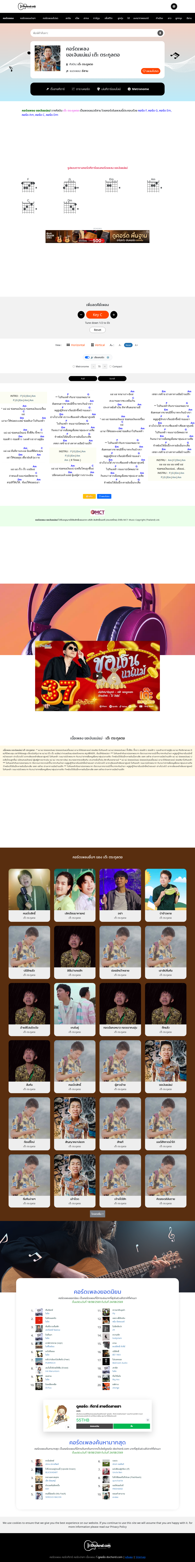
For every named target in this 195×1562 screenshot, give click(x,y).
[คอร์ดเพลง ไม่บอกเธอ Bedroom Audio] (106, 1361)
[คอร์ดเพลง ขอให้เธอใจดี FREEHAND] (106, 1487)
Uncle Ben (117, 1472)
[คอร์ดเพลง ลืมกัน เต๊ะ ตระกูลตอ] (29, 1060)
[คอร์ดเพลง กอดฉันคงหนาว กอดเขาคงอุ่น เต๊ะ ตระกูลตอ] (120, 1003)
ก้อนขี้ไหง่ (29, 1142)
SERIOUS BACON (53, 1497)
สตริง (68, 18)
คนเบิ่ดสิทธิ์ (29, 913)
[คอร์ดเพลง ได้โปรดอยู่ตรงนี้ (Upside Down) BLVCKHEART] (39, 1471)
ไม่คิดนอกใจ (50, 1318)
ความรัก (116, 1334)
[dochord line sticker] (97, 1415)
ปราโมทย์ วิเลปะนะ (52, 1329)
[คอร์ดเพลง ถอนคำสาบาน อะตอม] (106, 1495)
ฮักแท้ (120, 1142)
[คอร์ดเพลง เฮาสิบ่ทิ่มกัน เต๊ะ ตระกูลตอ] (166, 946)
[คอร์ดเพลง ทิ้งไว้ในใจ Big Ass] (106, 1378)
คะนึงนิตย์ (49, 1460)
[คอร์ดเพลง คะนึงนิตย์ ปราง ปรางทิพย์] (39, 1462)
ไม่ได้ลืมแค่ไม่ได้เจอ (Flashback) (126, 1477)
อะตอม (115, 1497)
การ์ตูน (96, 18)
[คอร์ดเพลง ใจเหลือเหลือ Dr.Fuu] (39, 1386)
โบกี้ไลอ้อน (49, 1346)
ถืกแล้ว (166, 1027)
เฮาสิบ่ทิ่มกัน (165, 970)
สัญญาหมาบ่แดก (75, 1142)
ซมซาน (48, 1375)
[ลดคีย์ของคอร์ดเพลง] (81, 314)
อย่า (120, 913)
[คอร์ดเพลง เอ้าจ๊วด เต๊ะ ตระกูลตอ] (75, 1174)
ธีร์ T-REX (116, 1354)
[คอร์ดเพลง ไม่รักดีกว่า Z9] (106, 1328)
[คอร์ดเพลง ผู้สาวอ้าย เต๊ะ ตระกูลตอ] (120, 1060)
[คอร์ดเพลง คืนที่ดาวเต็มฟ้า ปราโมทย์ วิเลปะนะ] (39, 1328)
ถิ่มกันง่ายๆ (29, 1199)
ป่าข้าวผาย (166, 913)
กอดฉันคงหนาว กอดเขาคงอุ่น (120, 1027)
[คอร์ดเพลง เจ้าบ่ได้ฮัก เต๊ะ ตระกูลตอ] (120, 1174)
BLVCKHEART (51, 1472)
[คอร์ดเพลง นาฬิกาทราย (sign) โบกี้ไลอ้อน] (39, 1345)
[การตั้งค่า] (174, 6)
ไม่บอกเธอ (117, 1359)
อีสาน (189, 18)
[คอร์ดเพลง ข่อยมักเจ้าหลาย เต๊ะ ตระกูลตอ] (120, 946)
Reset (97, 330)
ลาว (169, 18)
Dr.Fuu (48, 1387)
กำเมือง (159, 18)
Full (83, 378)
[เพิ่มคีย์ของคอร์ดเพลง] (113, 314)
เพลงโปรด (152, 71)
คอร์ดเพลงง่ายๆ (28, 18)
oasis (114, 1460)
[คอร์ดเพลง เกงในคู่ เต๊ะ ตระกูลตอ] (75, 1003)
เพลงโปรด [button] (105, 496)
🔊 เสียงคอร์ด (97, 357)
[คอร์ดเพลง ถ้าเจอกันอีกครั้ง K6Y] (39, 1487)
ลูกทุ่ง (120, 18)
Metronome (82, 366)
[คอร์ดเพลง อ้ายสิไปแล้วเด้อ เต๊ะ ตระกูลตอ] (29, 1003)
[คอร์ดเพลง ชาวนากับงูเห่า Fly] (106, 1312)
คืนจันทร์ (49, 1309)
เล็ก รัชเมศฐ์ (50, 1480)
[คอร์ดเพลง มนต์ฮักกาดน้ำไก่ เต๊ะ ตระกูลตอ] (166, 1117)
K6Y (47, 1488)
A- (120, 345)
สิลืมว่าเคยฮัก (74, 970)
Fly (113, 1313)
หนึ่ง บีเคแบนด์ (118, 1321)
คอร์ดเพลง (8, 18)
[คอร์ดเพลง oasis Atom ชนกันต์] (106, 1462)
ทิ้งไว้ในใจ (116, 1375)
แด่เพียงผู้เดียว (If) (120, 1468)
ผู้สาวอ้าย (120, 1085)
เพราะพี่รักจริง (118, 1318)
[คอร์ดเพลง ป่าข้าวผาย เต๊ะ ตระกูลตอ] (166, 889)
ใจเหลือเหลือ (50, 1384)
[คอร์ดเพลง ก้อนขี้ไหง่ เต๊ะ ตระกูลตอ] (29, 1117)
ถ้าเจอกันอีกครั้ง (52, 1485)
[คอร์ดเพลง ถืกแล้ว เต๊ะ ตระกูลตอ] (166, 1003)
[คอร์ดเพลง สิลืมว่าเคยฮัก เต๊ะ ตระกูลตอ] (75, 946)
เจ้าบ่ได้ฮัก (120, 1199)
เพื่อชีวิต (108, 18)
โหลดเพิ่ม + (98, 1214)
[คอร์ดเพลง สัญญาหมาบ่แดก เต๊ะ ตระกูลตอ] (75, 1117)
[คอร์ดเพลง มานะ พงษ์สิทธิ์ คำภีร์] (106, 1345)
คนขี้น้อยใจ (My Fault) (55, 1493)
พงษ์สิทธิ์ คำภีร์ (118, 1346)
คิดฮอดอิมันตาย (165, 1199)
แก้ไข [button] (90, 496)
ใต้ (128, 18)
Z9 (113, 1329)
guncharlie (117, 1480)
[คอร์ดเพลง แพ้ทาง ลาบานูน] (106, 1386)
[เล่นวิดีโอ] (97, 676)
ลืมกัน (29, 1085)
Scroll (112, 378)
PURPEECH (50, 1362)
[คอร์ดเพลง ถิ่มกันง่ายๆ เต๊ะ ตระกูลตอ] (29, 1174)
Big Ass (115, 1379)
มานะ (114, 1342)
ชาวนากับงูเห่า (118, 1309)
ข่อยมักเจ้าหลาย (120, 970)
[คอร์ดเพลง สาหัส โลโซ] (106, 1369)
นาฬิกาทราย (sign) (54, 1342)
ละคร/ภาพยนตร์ (141, 18)
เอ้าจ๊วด (74, 1199)
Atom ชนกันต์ (118, 1464)
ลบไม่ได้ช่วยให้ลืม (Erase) (56, 1367)
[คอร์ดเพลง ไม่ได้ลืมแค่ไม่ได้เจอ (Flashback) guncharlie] (106, 1479)
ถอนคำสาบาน (118, 1493)
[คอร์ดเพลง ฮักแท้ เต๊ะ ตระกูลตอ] (120, 1117)
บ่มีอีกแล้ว (29, 970)
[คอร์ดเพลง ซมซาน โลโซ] (39, 1378)
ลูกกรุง (178, 18)
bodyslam (117, 1338)
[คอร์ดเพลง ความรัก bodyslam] (106, 1336)
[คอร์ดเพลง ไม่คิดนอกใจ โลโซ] (39, 1320)
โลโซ (47, 1313)
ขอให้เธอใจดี (117, 1485)
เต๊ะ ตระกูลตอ (85, 64)
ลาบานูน (115, 1387)
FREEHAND (117, 1488)
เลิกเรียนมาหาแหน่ (75, 913)
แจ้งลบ (129, 1557)
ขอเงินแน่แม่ (165, 1085)
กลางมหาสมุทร (52, 1477)
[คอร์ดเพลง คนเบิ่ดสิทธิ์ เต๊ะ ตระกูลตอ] (29, 889)
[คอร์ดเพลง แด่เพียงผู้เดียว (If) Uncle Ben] (106, 1471)
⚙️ (107, 357)
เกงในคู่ (75, 1027)
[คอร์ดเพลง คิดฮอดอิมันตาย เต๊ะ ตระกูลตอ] (166, 1174)
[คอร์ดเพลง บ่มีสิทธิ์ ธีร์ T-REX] (106, 1353)
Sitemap (141, 1557)
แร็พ (77, 18)
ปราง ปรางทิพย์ (52, 1464)
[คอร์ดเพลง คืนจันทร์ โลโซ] (39, 1312)
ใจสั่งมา (48, 1334)
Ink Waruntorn (52, 1371)
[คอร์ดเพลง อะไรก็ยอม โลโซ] (39, 1353)
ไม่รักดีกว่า (117, 1326)
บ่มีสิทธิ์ (115, 1351)
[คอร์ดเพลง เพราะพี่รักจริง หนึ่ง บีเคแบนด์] (106, 1320)
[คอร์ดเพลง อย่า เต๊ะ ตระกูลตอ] (120, 889)
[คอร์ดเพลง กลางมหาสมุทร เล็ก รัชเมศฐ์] (39, 1479)
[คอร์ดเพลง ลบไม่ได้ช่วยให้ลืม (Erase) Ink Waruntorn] (39, 1369)
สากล (86, 18)
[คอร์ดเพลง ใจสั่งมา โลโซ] (39, 1336)
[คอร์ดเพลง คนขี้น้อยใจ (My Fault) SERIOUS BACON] (39, 1495)
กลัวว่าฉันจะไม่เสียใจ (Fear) (57, 1359)
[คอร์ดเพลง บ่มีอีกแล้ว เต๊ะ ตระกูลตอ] (29, 946)
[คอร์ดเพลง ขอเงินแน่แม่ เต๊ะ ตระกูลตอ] (166, 1060)
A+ (136, 345)
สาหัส (115, 1367)
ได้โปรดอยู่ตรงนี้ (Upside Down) (60, 1468)
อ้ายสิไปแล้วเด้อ (29, 1027)
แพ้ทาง (115, 1384)
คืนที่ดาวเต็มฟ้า (52, 1326)
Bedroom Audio (119, 1362)
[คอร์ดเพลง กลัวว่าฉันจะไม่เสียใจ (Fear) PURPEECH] (39, 1361)
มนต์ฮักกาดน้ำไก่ (165, 1142)
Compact (117, 366)
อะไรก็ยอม (50, 1351)
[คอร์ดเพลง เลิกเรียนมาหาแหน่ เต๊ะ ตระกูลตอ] (75, 889)
